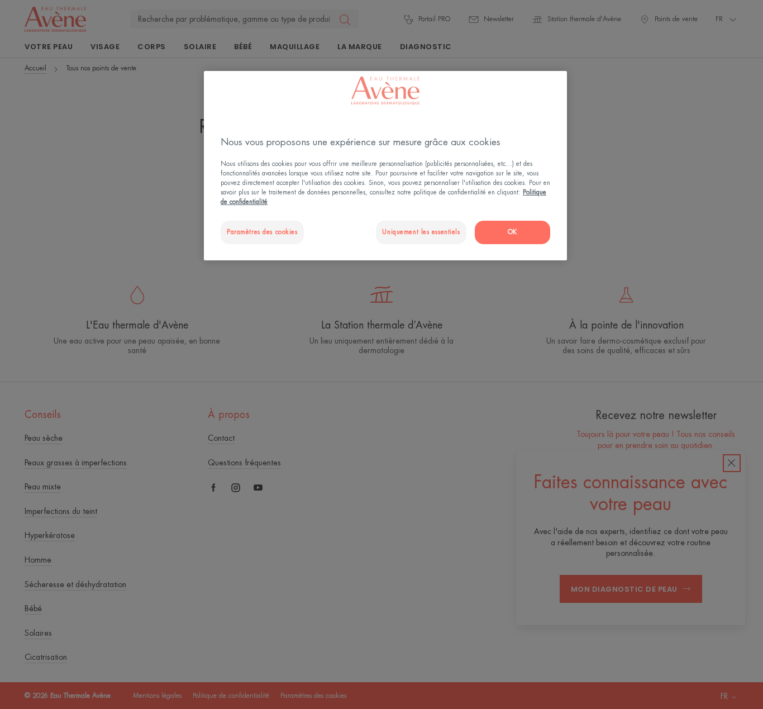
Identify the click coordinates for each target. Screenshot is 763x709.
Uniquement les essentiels (421, 232)
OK (512, 232)
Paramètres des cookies (262, 232)
